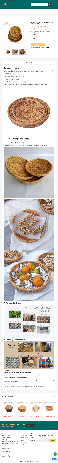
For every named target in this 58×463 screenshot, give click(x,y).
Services (31, 438)
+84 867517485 (7, 451)
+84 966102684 (7, 449)
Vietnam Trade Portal (24, 437)
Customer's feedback (45, 10)
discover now (31, 425)
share (43, 47)
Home (3, 10)
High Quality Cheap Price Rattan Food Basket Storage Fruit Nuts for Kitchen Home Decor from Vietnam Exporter (36, 401)
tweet (35, 47)
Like (31, 47)
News (4, 12)
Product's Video (34, 10)
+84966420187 (8, 448)
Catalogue (25, 10)
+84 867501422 (7, 452)
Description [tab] (29, 62)
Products (9, 10)
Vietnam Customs (24, 435)
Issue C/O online (23, 442)
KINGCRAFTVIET (29, 461)
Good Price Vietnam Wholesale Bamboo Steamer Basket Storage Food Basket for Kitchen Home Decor (8, 401)
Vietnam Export (23, 438)
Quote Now (37, 44)
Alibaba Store (18, 10)
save (39, 47)
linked (47, 47)
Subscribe (52, 440)
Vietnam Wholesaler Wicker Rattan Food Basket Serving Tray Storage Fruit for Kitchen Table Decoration (49, 401)
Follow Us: (4, 0)
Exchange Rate (23, 444)
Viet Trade (22, 440)
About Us (10, 12)
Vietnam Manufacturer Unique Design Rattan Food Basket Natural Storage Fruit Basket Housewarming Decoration (22, 401)
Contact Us (17, 12)
